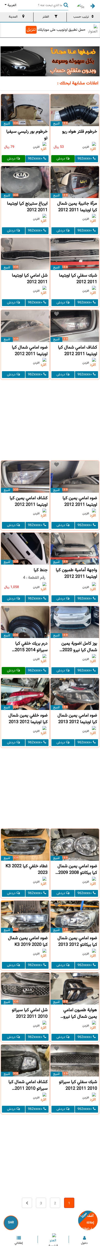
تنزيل (31, 29)
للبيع (56, 123)
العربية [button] (12, 5)
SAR (11, 1222)
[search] (65, 5)
